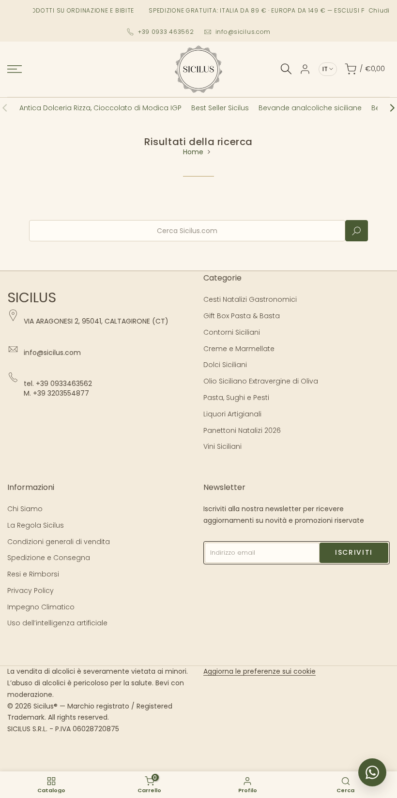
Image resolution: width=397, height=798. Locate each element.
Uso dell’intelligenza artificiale (57, 623)
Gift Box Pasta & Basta (241, 316)
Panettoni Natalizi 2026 (242, 430)
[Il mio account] (305, 69)
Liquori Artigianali (232, 414)
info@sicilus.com (243, 32)
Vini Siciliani (222, 446)
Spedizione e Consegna (48, 557)
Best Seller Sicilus (220, 108)
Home (193, 152)
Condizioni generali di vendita (58, 542)
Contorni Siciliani (231, 332)
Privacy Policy (30, 590)
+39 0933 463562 (166, 32)
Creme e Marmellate (239, 349)
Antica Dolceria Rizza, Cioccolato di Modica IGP (100, 108)
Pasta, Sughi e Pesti (236, 397)
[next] (387, 108)
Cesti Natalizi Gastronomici (250, 299)
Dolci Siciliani (225, 364)
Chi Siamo (25, 509)
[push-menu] (14, 69)
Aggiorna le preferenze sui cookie (259, 671)
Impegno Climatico (41, 607)
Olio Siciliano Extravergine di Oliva (260, 381)
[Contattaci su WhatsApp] (372, 772)
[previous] (9, 108)
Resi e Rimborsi (33, 574)
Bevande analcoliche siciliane (310, 108)
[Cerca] (286, 68)
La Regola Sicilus (35, 525)
